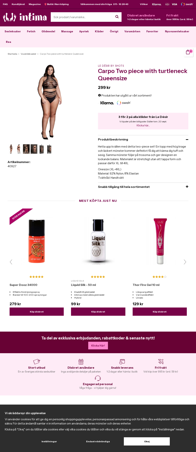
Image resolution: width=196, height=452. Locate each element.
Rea (8, 41)
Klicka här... (143, 125)
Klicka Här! (98, 345)
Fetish (31, 31)
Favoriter (152, 31)
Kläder (99, 31)
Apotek (84, 31)
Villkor (144, 4)
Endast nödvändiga (98, 441)
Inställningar (49, 441)
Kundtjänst (18, 4)
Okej (147, 441)
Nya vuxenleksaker (177, 31)
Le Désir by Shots (111, 65)
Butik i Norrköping (57, 4)
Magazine (35, 4)
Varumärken (132, 31)
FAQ (5, 4)
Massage (67, 31)
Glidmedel (48, 31)
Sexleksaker (13, 31)
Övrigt (114, 31)
